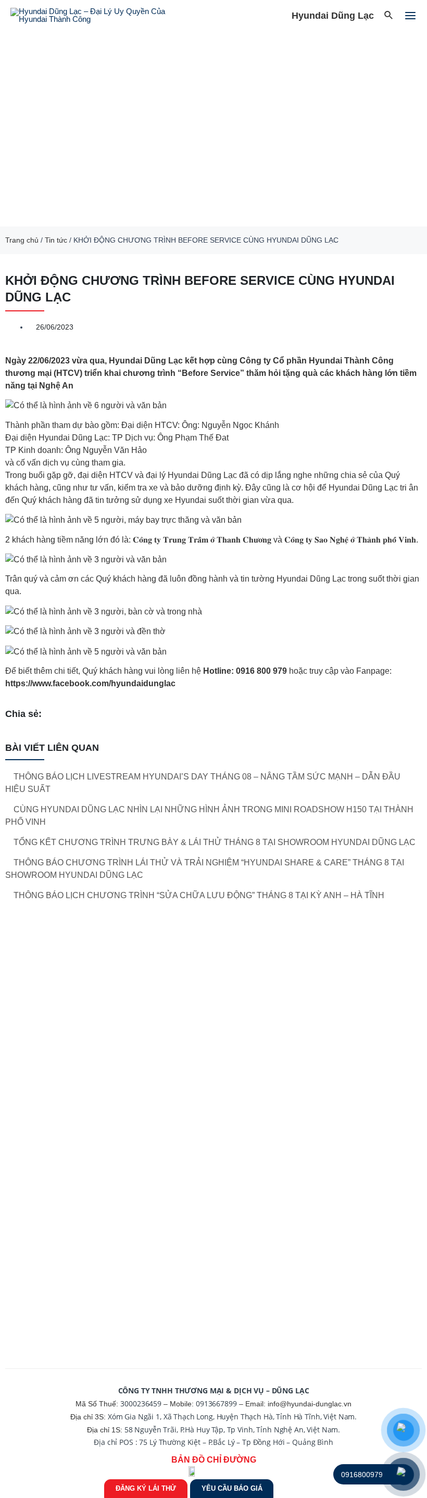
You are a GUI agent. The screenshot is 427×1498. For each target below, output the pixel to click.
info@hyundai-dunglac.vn (309, 1404)
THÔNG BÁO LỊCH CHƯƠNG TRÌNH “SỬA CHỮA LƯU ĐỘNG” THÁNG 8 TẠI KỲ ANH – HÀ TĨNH (199, 895)
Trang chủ (22, 240)
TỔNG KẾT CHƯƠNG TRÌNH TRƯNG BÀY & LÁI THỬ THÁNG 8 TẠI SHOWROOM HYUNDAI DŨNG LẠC (215, 842)
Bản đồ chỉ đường (213, 1459)
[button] (10, 128)
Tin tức (56, 240)
